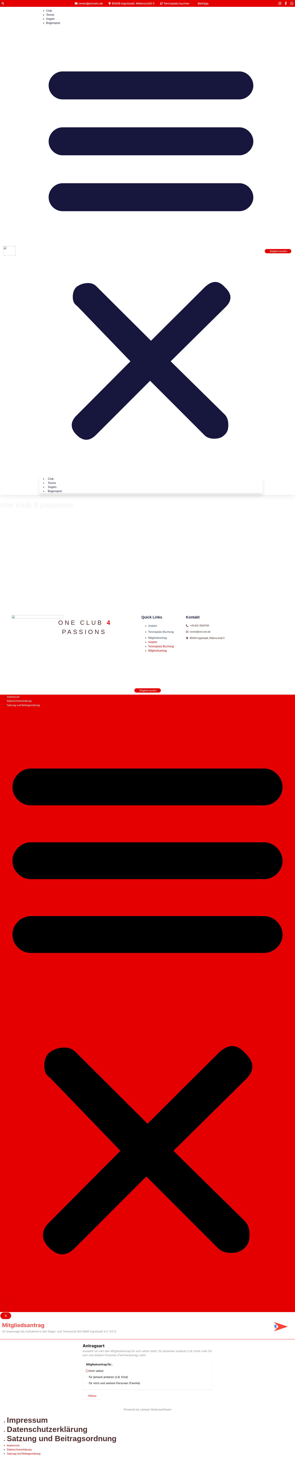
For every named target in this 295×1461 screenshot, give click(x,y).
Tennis (50, 14)
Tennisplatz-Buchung (161, 631)
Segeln (50, 18)
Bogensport (53, 23)
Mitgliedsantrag (157, 637)
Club (49, 10)
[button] (3, 3)
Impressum (13, 696)
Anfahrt (152, 625)
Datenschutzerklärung (19, 700)
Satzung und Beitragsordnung (23, 705)
